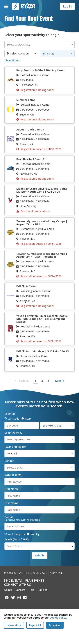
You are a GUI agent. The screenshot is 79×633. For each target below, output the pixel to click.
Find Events (13, 581)
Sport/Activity (13, 432)
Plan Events (34, 581)
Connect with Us (17, 585)
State (28, 418)
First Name (11, 489)
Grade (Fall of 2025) (16, 539)
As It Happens (16, 534)
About (8, 590)
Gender (9, 460)
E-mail (8, 517)
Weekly (35, 534)
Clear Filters (12, 60)
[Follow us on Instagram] (19, 597)
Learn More (14, 625)
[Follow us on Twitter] (13, 597)
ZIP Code (13, 418)
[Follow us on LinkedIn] (25, 597)
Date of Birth (12, 474)
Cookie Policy (58, 617)
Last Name (11, 503)
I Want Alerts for (15, 446)
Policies (42, 590)
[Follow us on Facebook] (7, 597)
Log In (67, 6)
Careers (20, 590)
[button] (6, 6)
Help (31, 590)
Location (10, 413)
